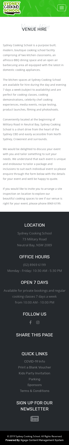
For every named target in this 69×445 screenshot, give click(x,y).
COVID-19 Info (34, 361)
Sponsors (34, 385)
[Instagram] (37, 322)
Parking (34, 379)
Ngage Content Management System (35, 440)
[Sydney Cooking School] (12, 8)
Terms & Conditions (34, 391)
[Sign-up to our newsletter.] (34, 419)
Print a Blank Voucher (34, 367)
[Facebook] (30, 322)
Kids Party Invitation (34, 373)
